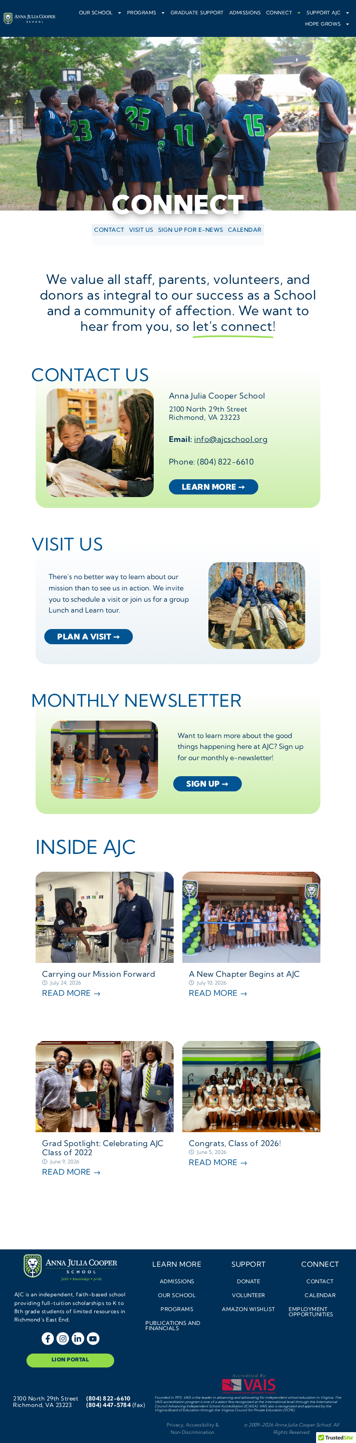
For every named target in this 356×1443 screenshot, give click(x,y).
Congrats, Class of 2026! (235, 1143)
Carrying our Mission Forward (99, 974)
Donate (248, 1281)
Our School (96, 13)
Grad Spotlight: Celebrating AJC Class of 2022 (103, 1148)
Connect (279, 13)
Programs (141, 13)
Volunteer (248, 1295)
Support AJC (324, 13)
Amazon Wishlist (248, 1309)
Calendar (245, 229)
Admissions (245, 13)
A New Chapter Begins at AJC (244, 974)
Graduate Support (197, 13)
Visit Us (141, 229)
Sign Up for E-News (191, 229)
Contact (109, 229)
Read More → (71, 993)
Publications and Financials (172, 1325)
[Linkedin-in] (78, 1338)
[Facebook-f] (48, 1338)
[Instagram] (62, 1338)
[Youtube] (93, 1338)
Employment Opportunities (311, 1312)
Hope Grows (323, 24)
